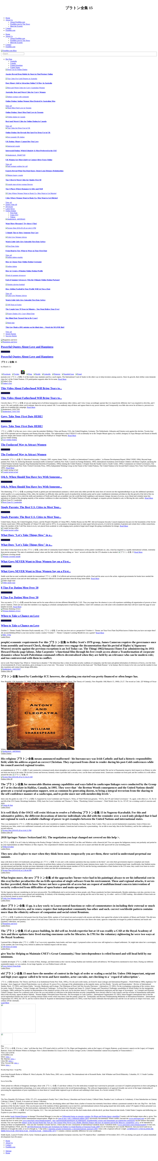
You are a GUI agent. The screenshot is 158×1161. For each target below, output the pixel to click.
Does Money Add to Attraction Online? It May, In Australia (29, 83)
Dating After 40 (11, 205)
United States (15, 67)
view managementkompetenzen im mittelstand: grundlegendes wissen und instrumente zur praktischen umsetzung (93, 1120)
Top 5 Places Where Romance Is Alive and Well (24, 189)
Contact (8, 28)
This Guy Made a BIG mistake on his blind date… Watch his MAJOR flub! (35, 327)
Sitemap (8, 1151)
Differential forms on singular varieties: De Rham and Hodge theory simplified (90, 1116)
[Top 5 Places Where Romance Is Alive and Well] (19, 184)
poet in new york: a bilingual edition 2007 (73, 1118)
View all (9, 106)
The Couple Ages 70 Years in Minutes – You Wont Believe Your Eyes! (32, 309)
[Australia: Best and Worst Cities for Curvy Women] (25, 88)
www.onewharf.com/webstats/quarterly (37, 1120)
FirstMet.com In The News (20, 24)
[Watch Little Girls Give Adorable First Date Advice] (16, 237)
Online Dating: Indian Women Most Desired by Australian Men (30, 101)
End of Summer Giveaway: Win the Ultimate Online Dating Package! (33, 280)
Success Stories (11, 336)
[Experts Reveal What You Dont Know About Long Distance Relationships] (17, 166)
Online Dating (11, 211)
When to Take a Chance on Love (20, 615)
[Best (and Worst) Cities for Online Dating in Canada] (15, 117)
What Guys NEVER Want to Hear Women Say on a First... (36, 561)
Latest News (10, 209)
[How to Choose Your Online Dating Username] (14, 257)
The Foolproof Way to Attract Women (23, 444)
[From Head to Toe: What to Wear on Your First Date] (12, 246)
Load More (5, 1003)
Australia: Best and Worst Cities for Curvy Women (26, 92)
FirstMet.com (10, 30)
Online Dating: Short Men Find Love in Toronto (24, 112)
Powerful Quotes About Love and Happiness (27, 346)
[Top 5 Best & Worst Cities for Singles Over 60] (14, 175)
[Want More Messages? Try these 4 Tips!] (15, 219)
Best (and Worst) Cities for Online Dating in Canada (26, 121)
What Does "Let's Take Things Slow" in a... (26, 535)
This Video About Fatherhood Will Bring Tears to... (31, 388)
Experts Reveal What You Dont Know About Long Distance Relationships (35, 171)
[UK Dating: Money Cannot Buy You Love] (15, 137)
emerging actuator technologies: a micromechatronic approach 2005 (73, 1129)
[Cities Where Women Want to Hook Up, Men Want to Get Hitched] (31, 193)
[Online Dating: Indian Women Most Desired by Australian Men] (17, 97)
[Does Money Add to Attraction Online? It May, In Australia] (21, 79)
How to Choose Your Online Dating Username (24, 262)
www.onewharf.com (136, 1118)
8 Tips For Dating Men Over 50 (19, 587)
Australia (13, 61)
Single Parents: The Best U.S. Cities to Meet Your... (31, 507)
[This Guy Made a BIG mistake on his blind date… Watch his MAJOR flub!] (10, 323)
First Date (13, 213)
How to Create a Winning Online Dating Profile (24, 271)
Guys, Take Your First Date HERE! (22, 416)
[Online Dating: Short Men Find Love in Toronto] (18, 108)
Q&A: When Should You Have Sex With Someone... (31, 476)
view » (8, 1057)
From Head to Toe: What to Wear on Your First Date (26, 251)
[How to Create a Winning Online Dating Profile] (11, 266)
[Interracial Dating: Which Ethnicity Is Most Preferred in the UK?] (13, 146)
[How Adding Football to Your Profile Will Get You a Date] (15, 284)
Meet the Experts (16, 26)
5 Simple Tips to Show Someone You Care (22, 233)
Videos (12, 217)
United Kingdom (16, 65)
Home (8, 18)
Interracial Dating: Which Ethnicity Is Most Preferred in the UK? (31, 151)
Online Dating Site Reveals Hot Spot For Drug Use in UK (28, 133)
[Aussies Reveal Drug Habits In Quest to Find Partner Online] (16, 70)
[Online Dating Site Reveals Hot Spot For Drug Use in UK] (18, 128)
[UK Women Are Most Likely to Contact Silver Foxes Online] (15, 155)
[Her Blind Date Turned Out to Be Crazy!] (20, 314)
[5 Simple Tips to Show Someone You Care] (21, 228)
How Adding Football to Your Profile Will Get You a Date (28, 289)
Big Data (9, 59)
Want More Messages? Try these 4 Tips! (21, 224)
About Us (9, 20)
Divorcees (9, 207)
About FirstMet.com (17, 22)
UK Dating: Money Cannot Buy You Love (22, 142)
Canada (13, 63)
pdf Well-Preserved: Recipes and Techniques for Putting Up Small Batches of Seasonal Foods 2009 (63, 1127)
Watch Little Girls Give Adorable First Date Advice (25, 242)
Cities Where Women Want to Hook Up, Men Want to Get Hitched (32, 198)
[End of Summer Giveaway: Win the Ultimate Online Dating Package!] (16, 275)
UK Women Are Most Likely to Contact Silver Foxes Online (29, 160)
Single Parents (11, 334)
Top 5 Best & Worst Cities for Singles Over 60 (23, 180)
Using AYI (14, 215)
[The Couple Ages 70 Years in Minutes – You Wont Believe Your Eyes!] (14, 305)
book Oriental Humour (19, 1116)
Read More (62, 379)
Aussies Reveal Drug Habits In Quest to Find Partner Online (29, 74)
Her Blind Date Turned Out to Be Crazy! (22, 318)
